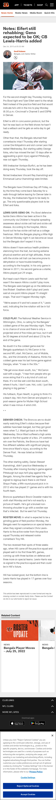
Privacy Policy (36, 771)
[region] (28, 765)
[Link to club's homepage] (6, 3)
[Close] (52, 735)
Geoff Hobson (19, 51)
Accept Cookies (28, 794)
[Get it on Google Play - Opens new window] (38, 724)
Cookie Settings (28, 777)
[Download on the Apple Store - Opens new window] (17, 723)
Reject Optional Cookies (28, 786)
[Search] (46, 5)
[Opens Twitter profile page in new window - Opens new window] (15, 57)
